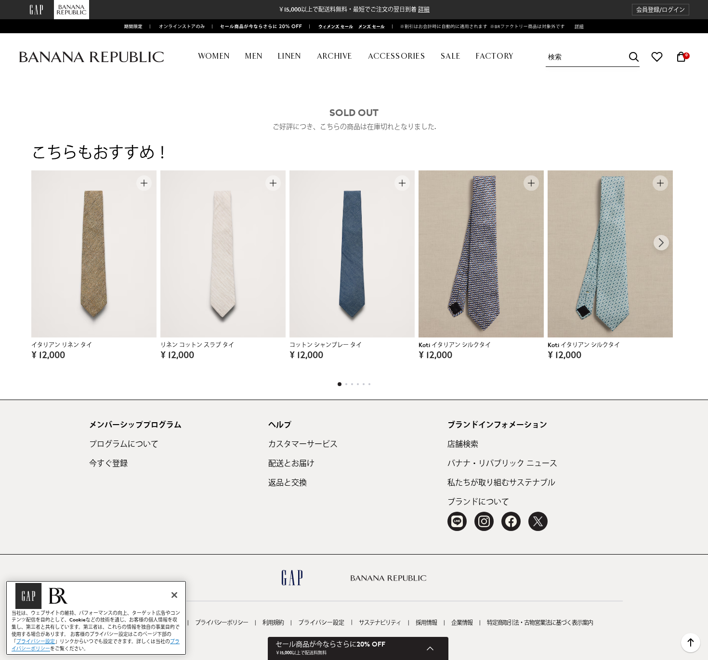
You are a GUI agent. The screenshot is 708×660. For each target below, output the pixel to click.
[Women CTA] (333, 26)
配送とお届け (291, 463)
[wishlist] (657, 56)
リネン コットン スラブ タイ (197, 345)
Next (661, 242)
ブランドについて (478, 502)
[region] (96, 618)
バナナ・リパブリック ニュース (502, 463)
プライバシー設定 (321, 623)
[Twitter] (538, 521)
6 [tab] (369, 384)
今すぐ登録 (108, 463)
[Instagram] (484, 521)
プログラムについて (123, 444)
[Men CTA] (370, 26)
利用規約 (273, 623)
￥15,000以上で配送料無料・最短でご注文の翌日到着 (354, 10)
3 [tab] (352, 384)
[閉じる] (174, 595)
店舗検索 (462, 444)
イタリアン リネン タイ (61, 345)
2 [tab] (346, 384)
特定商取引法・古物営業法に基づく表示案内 (540, 623)
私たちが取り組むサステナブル (501, 483)
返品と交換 (287, 483)
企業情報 (461, 623)
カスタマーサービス (303, 444)
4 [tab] (358, 384)
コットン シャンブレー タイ (325, 345)
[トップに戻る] (690, 642)
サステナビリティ (380, 623)
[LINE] (457, 521)
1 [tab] (339, 384)
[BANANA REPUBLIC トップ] (91, 57)
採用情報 (426, 623)
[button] (660, 9)
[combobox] (594, 57)
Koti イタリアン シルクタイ (455, 345)
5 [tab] (364, 384)
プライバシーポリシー (221, 623)
